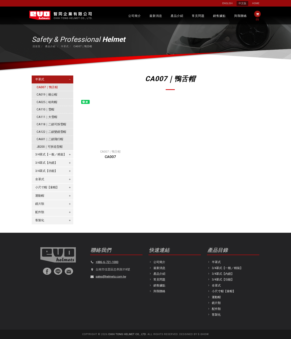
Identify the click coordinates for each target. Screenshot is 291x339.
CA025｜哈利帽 (47, 102)
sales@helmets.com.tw (111, 276)
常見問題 (198, 16)
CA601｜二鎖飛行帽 (50, 139)
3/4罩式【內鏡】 (53, 163)
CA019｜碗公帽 (47, 94)
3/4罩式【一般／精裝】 (53, 154)
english (227, 3)
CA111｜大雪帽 (47, 117)
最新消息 (155, 16)
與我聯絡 (240, 16)
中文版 (242, 3)
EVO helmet (60, 15)
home (255, 3)
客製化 (53, 220)
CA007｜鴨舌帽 (47, 87)
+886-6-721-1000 (107, 262)
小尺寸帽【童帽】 (53, 187)
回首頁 (36, 46)
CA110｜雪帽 (45, 109)
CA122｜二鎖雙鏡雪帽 (51, 132)
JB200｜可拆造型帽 (50, 146)
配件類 (53, 212)
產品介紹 (177, 16)
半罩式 (64, 46)
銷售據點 (219, 16)
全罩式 (53, 179)
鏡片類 (53, 204)
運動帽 (53, 195)
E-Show (203, 334)
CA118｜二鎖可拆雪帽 (51, 124)
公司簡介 (134, 16)
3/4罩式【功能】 (53, 171)
